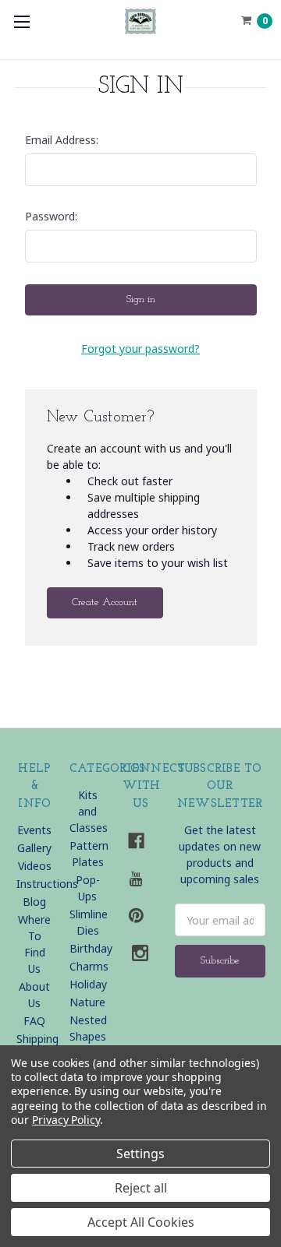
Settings (140, 1153)
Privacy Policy (66, 1119)
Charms (88, 966)
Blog (34, 901)
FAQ (34, 1020)
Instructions (47, 883)
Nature (87, 1002)
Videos (35, 865)
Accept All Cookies (140, 1222)
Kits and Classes (88, 811)
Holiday (88, 984)
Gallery (34, 847)
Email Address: (61, 139)
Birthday (90, 948)
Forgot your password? (140, 348)
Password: (51, 216)
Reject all (141, 1187)
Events (34, 830)
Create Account (104, 602)
